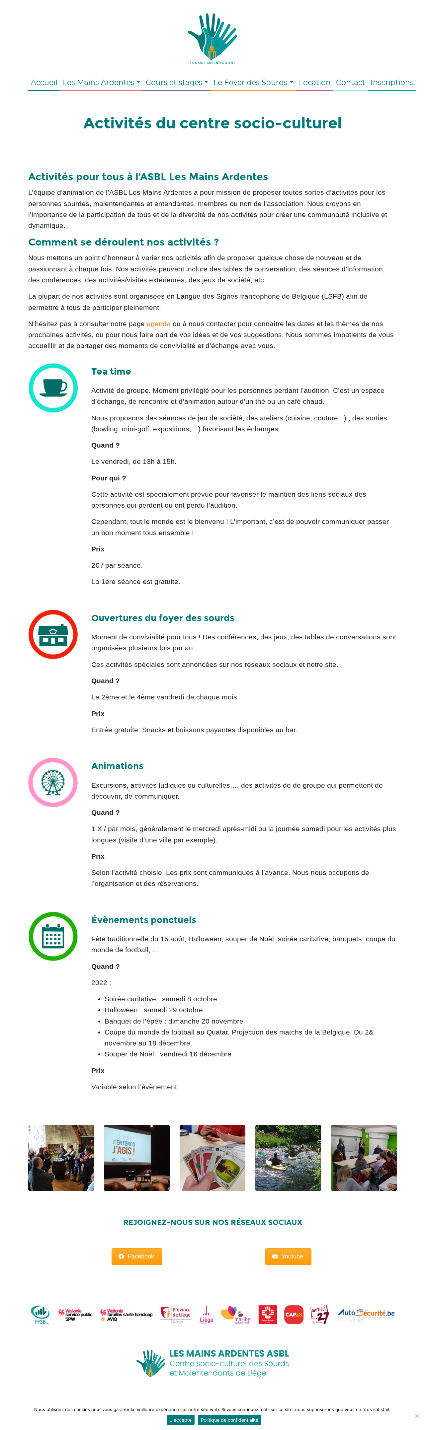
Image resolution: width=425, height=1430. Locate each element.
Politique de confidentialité (229, 1420)
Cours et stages (174, 82)
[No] (416, 1415)
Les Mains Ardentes (98, 82)
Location (315, 82)
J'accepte (181, 1420)
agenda (159, 323)
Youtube (292, 1256)
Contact (350, 82)
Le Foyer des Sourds (250, 82)
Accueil (44, 82)
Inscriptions (392, 82)
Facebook (141, 1256)
